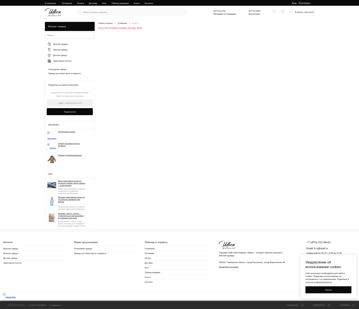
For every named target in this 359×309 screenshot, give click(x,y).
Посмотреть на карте (228, 267)
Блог (104, 3)
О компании (50, 3)
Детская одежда (10, 258)
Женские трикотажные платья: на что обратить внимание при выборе (71, 199)
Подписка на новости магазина (63, 85)
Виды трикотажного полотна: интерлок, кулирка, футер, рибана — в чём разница (71, 183)
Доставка (93, 3)
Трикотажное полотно (12, 263)
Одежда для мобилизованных (70, 155)
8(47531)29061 (255, 11)
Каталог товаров (57, 26)
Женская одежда (10, 253)
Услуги (137, 3)
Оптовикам (67, 3)
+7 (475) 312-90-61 (318, 242)
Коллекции (53, 124)
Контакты (149, 3)
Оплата (80, 3)
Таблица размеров (120, 3)
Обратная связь (16, 305)
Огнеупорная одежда (57, 69)
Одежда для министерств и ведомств (64, 73)
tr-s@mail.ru (321, 248)
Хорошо (328, 290)
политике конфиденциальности (318, 282)
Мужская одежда (10, 249)
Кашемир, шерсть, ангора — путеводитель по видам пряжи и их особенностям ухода (71, 216)
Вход (294, 3)
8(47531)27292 (219, 11)
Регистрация (304, 3)
